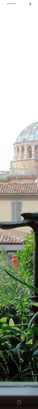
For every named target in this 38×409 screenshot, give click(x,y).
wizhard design (11, 3)
